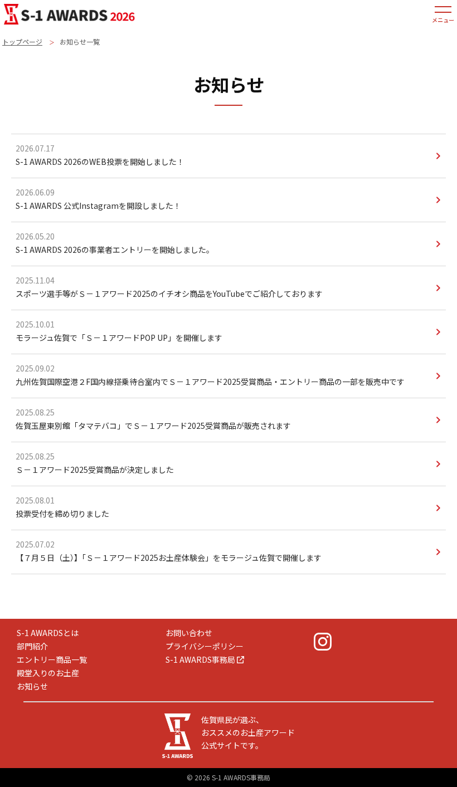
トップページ (22, 41)
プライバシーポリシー (205, 646)
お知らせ (32, 686)
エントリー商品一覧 (52, 659)
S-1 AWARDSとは (48, 632)
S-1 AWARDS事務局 (200, 659)
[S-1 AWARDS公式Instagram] (323, 642)
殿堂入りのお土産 (48, 672)
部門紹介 (32, 646)
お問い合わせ (189, 632)
